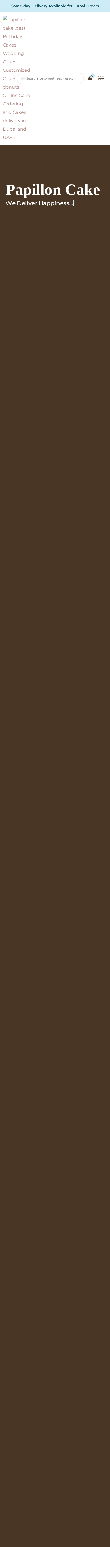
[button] (100, 78)
